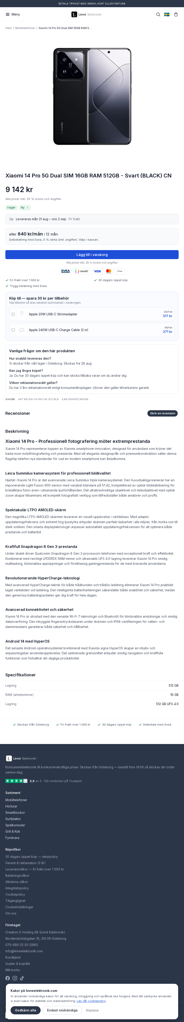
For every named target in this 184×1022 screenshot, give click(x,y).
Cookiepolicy (15, 894)
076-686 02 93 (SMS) (21, 945)
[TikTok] (22, 978)
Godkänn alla (25, 1010)
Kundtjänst (13, 957)
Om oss (10, 913)
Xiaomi (10, 399)
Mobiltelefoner (25, 28)
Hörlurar (11, 806)
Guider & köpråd (17, 964)
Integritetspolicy (17, 888)
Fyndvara (12, 838)
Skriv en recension (162, 413)
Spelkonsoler (15, 825)
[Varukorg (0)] (176, 14)
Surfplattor (13, 819)
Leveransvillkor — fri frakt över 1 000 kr (34, 869)
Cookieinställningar (19, 907)
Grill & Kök (12, 831)
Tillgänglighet (15, 901)
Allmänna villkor (16, 882)
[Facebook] (7, 978)
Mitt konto (12, 970)
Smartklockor (15, 812)
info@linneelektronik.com (24, 951)
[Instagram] (15, 978)
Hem (8, 28)
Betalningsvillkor (17, 875)
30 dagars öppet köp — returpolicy (31, 856)
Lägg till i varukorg (92, 254)
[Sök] (158, 14)
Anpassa (92, 1010)
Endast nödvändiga (62, 1010)
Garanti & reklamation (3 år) (25, 863)
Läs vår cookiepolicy (91, 1001)
